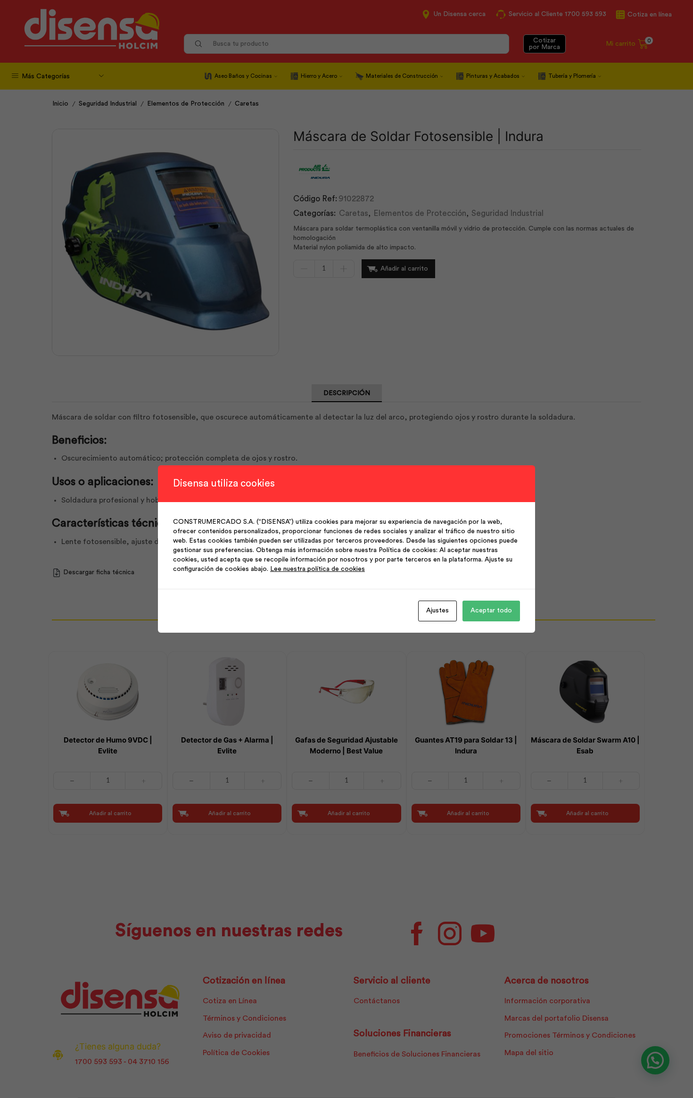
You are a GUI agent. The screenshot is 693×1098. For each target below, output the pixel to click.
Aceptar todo (491, 610)
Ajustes (437, 610)
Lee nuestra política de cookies (317, 569)
